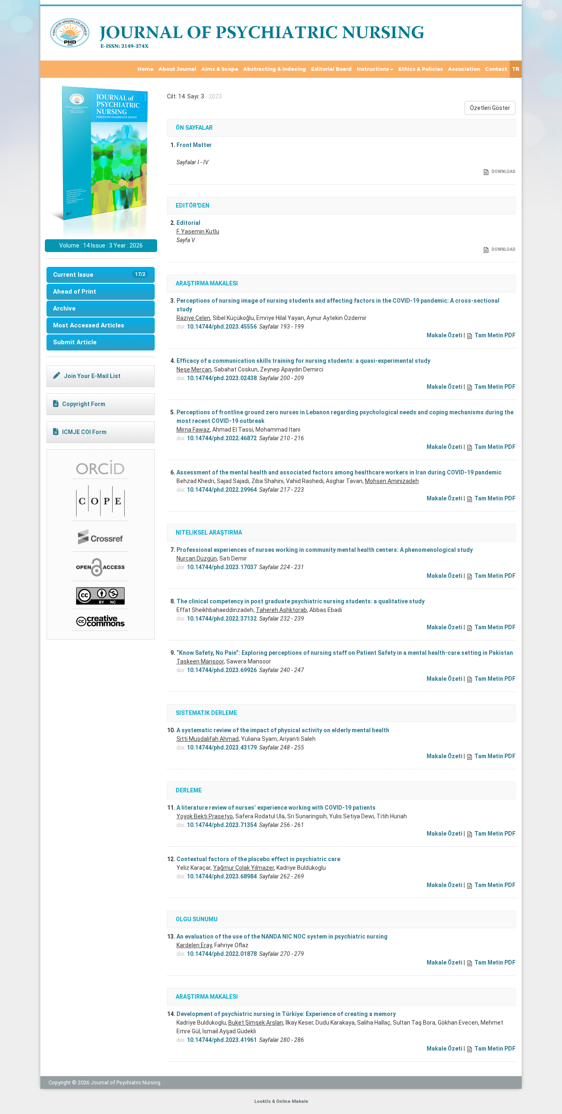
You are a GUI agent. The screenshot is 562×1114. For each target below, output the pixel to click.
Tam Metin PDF (495, 335)
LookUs (262, 1101)
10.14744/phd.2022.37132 (222, 618)
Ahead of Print (74, 291)
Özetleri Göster (490, 108)
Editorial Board (331, 69)
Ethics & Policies (420, 69)
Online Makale (292, 1101)
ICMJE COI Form (84, 432)
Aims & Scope (219, 69)
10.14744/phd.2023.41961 (222, 1040)
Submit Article (75, 342)
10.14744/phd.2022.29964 (222, 489)
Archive (64, 308)
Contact (496, 69)
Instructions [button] (373, 69)
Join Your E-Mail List (92, 376)
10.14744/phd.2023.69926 (222, 670)
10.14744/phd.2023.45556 (222, 326)
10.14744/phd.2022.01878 (222, 954)
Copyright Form (83, 404)
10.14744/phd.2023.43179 (222, 747)
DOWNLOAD (503, 171)
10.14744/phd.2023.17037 (222, 567)
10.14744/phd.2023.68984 (222, 876)
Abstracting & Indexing (274, 69)
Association (464, 69)
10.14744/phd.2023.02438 (222, 378)
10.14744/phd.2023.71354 (222, 825)
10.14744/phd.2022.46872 (222, 438)
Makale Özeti (444, 335)
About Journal (177, 69)
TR (515, 69)
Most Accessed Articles (88, 325)
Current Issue (99, 274)
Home (145, 69)
